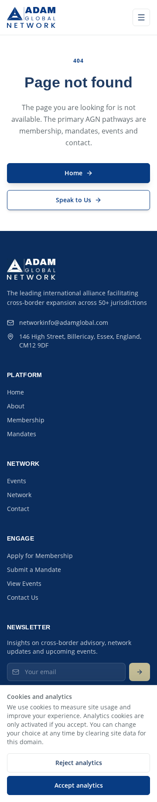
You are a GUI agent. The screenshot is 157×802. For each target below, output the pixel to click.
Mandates (21, 434)
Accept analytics (79, 785)
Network (19, 495)
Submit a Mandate (34, 569)
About (15, 406)
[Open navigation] (141, 17)
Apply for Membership (40, 555)
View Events (24, 583)
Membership (25, 420)
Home (15, 392)
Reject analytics (78, 763)
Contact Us (22, 597)
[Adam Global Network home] (31, 17)
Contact (18, 509)
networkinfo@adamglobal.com (63, 322)
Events (16, 481)
